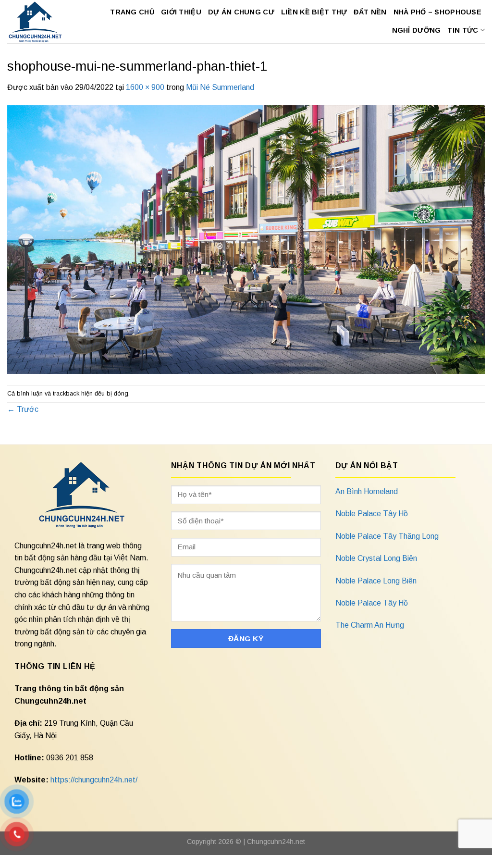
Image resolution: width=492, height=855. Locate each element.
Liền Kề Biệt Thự (314, 12)
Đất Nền (370, 12)
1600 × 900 (145, 87)
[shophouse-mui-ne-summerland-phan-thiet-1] (246, 239)
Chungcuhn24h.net (276, 841)
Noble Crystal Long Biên (376, 558)
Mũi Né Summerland (220, 87)
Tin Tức (462, 30)
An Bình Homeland (366, 491)
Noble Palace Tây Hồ (371, 513)
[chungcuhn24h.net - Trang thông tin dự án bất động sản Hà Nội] (35, 21)
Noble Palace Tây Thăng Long (387, 536)
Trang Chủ (132, 12)
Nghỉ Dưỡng (416, 30)
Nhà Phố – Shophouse (437, 12)
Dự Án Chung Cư (241, 12)
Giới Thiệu (181, 12)
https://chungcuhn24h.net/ (93, 780)
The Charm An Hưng (369, 625)
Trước (22, 409)
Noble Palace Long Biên (376, 581)
